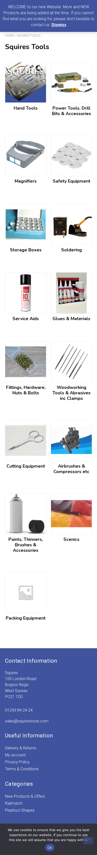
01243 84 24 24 (19, 710)
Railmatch (13, 803)
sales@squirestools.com (26, 721)
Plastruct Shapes (20, 810)
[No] (88, 840)
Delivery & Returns (20, 748)
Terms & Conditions (22, 769)
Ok (50, 848)
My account (15, 755)
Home (9, 35)
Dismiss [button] (58, 24)
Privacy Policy (17, 762)
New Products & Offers (25, 796)
